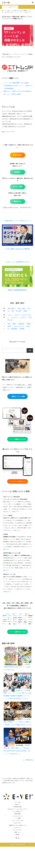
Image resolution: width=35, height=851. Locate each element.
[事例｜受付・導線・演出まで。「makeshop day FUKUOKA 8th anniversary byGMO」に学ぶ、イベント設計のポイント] (17, 737)
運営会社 (17, 834)
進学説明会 (14, 328)
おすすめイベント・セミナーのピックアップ (17, 809)
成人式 (9, 326)
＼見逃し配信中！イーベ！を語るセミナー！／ (17, 220)
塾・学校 (18, 310)
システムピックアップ (17, 816)
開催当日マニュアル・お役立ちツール (17, 825)
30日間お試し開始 (17, 806)
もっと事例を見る (28, 760)
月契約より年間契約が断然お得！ (17, 290)
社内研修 (22, 328)
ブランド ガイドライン (18, 829)
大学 (12, 310)
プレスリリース (17, 827)
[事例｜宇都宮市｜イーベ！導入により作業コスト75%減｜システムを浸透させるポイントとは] (17, 711)
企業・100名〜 (11, 308)
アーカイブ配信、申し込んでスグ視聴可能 (17, 248)
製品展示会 (21, 323)
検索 (30, 350)
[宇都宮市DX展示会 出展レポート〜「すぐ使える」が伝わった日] (17, 656)
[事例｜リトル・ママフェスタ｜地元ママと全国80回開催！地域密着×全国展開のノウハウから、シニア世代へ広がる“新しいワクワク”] (17, 682)
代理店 (25, 310)
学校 (9, 323)
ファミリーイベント (19, 326)
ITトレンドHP (10, 131)
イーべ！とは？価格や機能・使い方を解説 (16, 83)
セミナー (17, 314)
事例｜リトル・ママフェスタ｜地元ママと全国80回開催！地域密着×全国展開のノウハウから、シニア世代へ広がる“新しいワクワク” (17, 695)
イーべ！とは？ (17, 802)
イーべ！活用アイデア (10, 7)
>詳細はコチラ (7, 591)
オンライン (14, 317)
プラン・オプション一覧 (17, 820)
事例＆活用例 (17, 813)
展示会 (14, 323)
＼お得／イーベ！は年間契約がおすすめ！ (17, 262)
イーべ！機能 (17, 818)
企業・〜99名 (21, 308)
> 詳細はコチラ (15, 511)
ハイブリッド (23, 317)
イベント (10, 314)
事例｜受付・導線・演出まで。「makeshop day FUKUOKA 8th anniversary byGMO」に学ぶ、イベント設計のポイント (17, 750)
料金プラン (17, 804)
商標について (17, 832)
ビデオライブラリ (17, 823)
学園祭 (28, 323)
